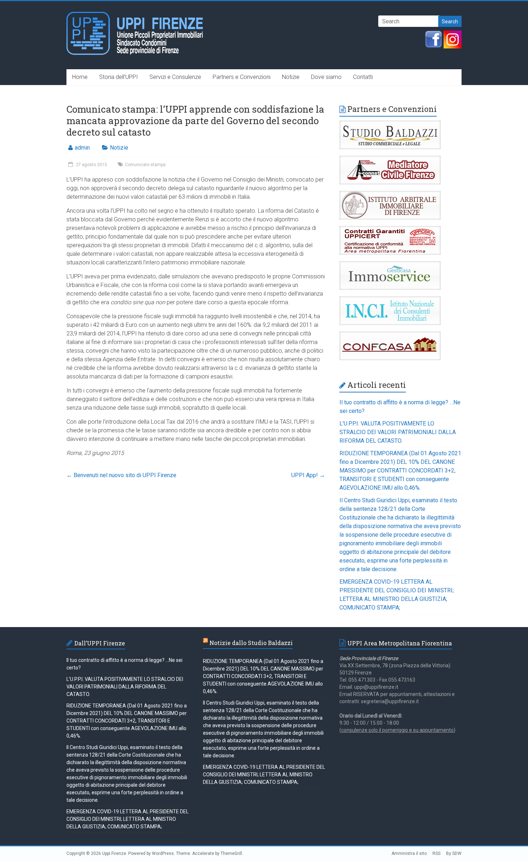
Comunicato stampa (145, 164)
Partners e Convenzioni (241, 77)
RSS (436, 853)
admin (82, 147)
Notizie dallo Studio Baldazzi (251, 642)
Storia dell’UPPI (118, 77)
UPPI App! (308, 475)
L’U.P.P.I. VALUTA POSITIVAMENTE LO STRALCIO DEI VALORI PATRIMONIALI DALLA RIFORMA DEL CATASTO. (397, 432)
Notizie (291, 77)
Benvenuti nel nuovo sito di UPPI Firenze (121, 475)
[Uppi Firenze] (135, 15)
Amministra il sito (409, 853)
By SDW (454, 853)
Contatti (363, 77)
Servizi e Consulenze (175, 77)
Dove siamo (326, 77)
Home (80, 77)
